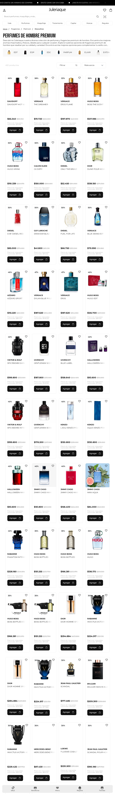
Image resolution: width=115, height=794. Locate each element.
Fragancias (15, 29)
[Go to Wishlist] (105, 10)
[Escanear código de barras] (105, 17)
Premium (27, 29)
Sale (9, 23)
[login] (4, 10)
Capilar (73, 23)
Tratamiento (57, 23)
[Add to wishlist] (26, 78)
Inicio (5, 29)
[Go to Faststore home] (54, 10)
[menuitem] (13, 789)
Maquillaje (41, 23)
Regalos (105, 23)
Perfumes (25, 23)
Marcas (89, 23)
